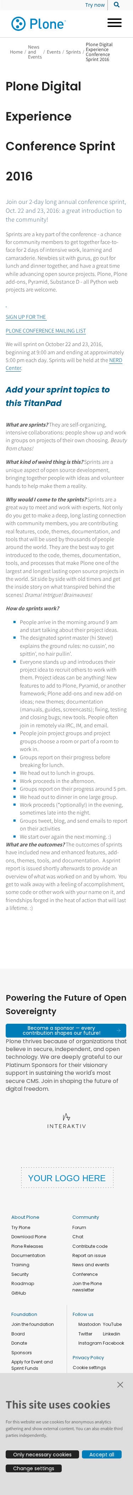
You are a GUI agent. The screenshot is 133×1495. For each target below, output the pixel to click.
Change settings (33, 1468)
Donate (19, 1343)
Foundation (24, 1314)
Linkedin (111, 1334)
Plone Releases (27, 1246)
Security (20, 1274)
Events (54, 51)
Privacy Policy (88, 1357)
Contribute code (89, 1246)
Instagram (90, 1343)
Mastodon (89, 1324)
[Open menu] (112, 23)
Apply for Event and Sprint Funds (32, 1365)
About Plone (25, 1217)
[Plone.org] (39, 24)
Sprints (73, 51)
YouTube (112, 1324)
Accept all (101, 1454)
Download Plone (28, 1237)
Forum (79, 1227)
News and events (90, 1265)
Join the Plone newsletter (87, 1286)
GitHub (18, 1293)
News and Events (35, 51)
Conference (85, 1274)
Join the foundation (32, 1324)
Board (18, 1334)
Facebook (113, 1343)
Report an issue (89, 1255)
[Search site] (115, 5)
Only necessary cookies (42, 1454)
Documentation (28, 1255)
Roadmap (22, 1283)
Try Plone (20, 1227)
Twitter (85, 1334)
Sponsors (21, 1353)
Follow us (83, 1314)
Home (16, 51)
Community (85, 1217)
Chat (77, 1237)
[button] (66, 1030)
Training (20, 1265)
